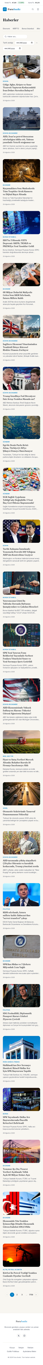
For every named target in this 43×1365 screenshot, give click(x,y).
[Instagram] (24, 1336)
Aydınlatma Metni (29, 1351)
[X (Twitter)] (18, 1336)
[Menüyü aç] (38, 9)
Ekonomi (6, 29)
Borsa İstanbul (28, 29)
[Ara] (33, 9)
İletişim (21, 1348)
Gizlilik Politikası (13, 1351)
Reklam (30, 1348)
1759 (31, 1295)
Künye (12, 1348)
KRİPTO (16, 29)
